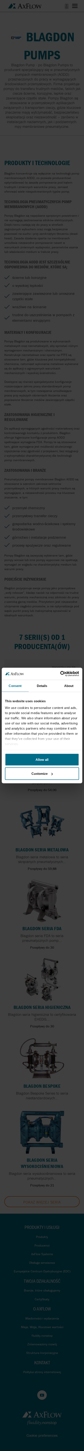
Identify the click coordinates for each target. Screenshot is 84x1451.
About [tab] (69, 685)
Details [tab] (42, 685)
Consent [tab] (15, 685)
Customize (39, 773)
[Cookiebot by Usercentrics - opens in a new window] (60, 674)
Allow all (42, 759)
